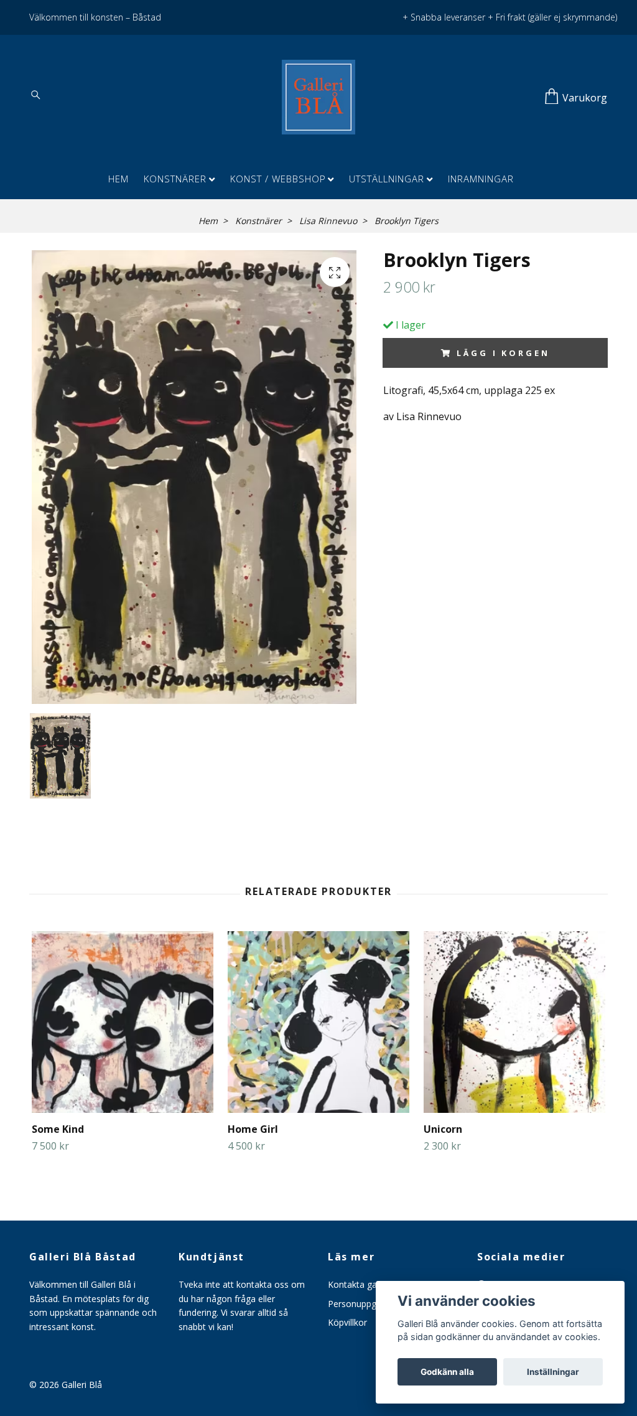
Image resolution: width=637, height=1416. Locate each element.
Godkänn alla (447, 1372)
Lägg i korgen (503, 353)
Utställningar (386, 178)
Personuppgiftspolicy (370, 1304)
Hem (118, 178)
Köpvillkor (347, 1322)
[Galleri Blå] (318, 97)
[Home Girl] (318, 1022)
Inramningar (481, 178)
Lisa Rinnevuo (328, 221)
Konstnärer (175, 178)
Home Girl (253, 1129)
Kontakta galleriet (363, 1284)
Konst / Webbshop (278, 178)
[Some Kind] (122, 1022)
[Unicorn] (514, 1022)
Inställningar (553, 1372)
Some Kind (58, 1129)
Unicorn (443, 1129)
